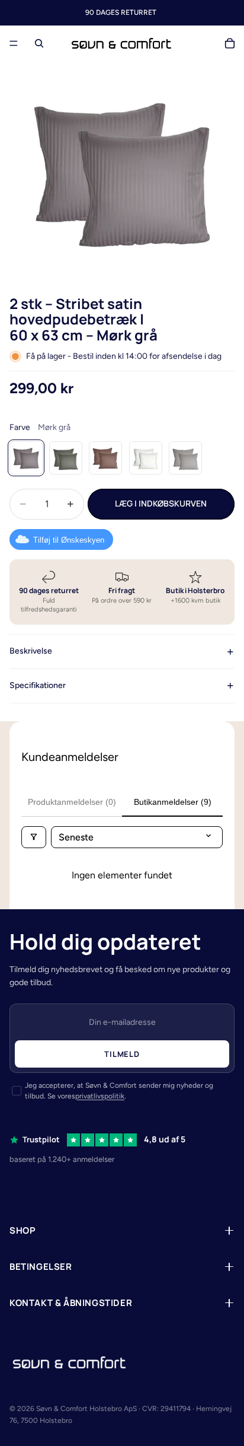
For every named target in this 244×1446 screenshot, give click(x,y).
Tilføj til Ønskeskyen (68, 540)
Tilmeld (121, 1054)
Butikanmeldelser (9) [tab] (172, 802)
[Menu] (13, 43)
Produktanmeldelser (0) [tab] (72, 802)
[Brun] (105, 457)
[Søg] (39, 43)
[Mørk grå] (26, 457)
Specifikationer (37, 685)
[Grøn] (65, 457)
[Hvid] (145, 457)
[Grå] (185, 457)
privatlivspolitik (99, 1096)
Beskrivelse (30, 651)
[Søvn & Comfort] (69, 1362)
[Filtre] (33, 837)
